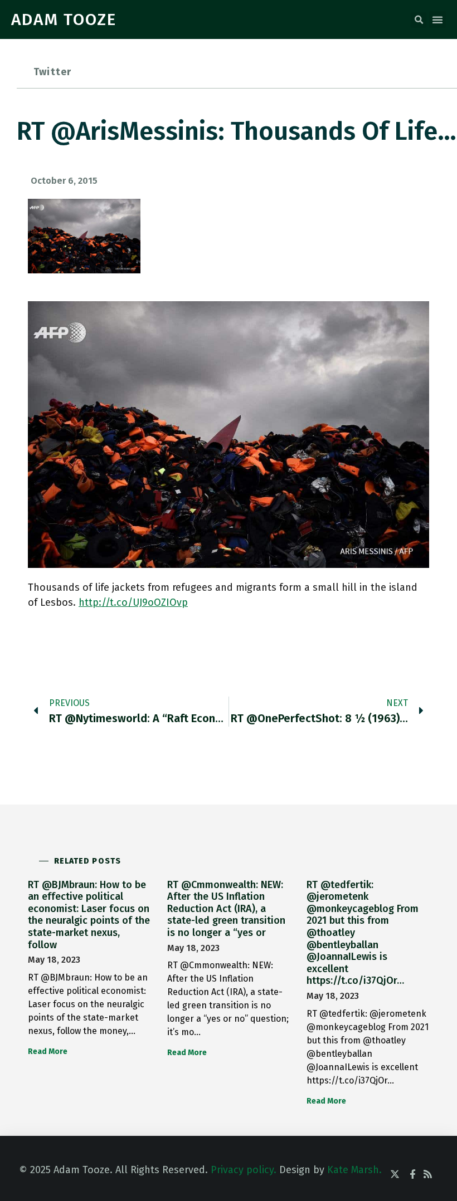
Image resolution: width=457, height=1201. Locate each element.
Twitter (52, 72)
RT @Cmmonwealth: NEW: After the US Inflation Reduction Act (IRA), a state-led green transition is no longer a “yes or (226, 909)
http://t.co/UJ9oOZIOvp (133, 602)
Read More (47, 1051)
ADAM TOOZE (63, 19)
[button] (418, 20)
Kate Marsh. (354, 1170)
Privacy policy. (243, 1170)
